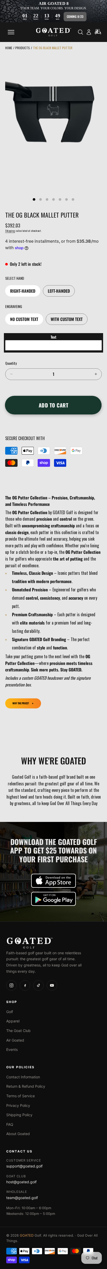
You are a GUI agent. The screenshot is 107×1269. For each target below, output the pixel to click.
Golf (9, 1011)
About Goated (18, 1133)
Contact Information (23, 1077)
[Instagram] (11, 985)
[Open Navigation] (11, 32)
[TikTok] (38, 985)
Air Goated (15, 1040)
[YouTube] (52, 985)
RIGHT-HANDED (22, 291)
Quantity (11, 363)
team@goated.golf (22, 1197)
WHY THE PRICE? (20, 703)
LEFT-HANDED (59, 291)
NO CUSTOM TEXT (24, 319)
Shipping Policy (19, 1115)
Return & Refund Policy (25, 1086)
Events (12, 1049)
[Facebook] (25, 985)
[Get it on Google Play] (53, 899)
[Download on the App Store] (53, 881)
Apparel (12, 1021)
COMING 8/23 (75, 16)
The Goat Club (18, 1030)
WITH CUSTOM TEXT (67, 319)
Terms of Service (20, 1096)
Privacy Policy (18, 1105)
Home (8, 48)
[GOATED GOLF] (53, 943)
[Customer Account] (89, 32)
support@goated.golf (24, 1166)
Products (22, 48)
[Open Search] (80, 32)
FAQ (9, 1124)
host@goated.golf (21, 1182)
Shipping (10, 231)
